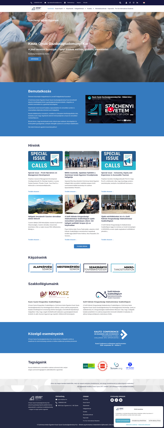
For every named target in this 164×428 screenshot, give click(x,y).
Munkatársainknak (100, 8)
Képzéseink (69, 8)
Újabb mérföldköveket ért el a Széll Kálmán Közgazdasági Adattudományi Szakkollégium (116, 219)
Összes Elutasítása (139, 420)
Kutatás (89, 8)
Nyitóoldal (51, 8)
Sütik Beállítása (154, 420)
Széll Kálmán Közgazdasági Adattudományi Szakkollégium (107, 302)
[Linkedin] (120, 400)
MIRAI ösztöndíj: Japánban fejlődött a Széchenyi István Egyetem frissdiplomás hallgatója (81, 175)
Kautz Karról (59, 8)
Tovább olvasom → (34, 191)
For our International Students (124, 8)
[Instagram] (116, 400)
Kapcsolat (111, 8)
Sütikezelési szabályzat (131, 424)
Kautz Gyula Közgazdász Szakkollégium (44, 302)
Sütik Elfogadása (122, 420)
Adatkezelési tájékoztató (144, 424)
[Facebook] (112, 400)
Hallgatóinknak (79, 8)
